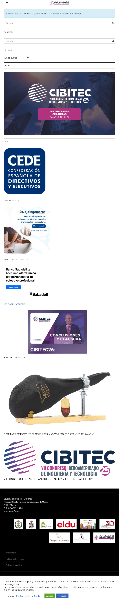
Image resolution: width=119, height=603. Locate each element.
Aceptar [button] (49, 596)
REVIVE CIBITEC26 (14, 357)
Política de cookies (14, 565)
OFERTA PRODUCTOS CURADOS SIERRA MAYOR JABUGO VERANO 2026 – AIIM (49, 434)
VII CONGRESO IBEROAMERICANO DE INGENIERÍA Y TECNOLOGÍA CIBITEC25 (48, 479)
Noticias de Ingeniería (14, 304)
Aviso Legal (11, 553)
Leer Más (9, 596)
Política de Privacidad (15, 559)
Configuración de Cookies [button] (29, 596)
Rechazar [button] (62, 596)
